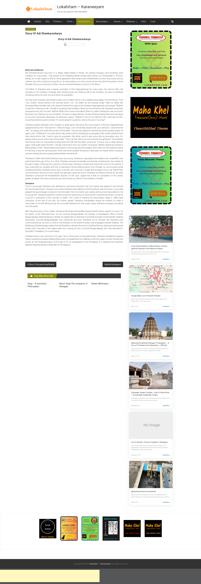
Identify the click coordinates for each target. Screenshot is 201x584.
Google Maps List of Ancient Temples (146, 296)
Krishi (69, 21)
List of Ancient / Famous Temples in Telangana (149, 442)
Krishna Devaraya (112, 264)
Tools (152, 21)
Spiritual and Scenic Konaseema (143, 491)
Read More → (167, 259)
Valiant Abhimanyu (99, 283)
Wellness (130, 21)
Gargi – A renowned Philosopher (36, 285)
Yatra (143, 21)
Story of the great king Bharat (41, 264)
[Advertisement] (50, 576)
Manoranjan (101, 21)
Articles (37, 21)
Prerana (57, 21)
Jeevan (116, 21)
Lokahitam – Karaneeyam (80, 6)
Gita (47, 21)
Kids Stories (84, 21)
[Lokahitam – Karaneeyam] (28, 21)
